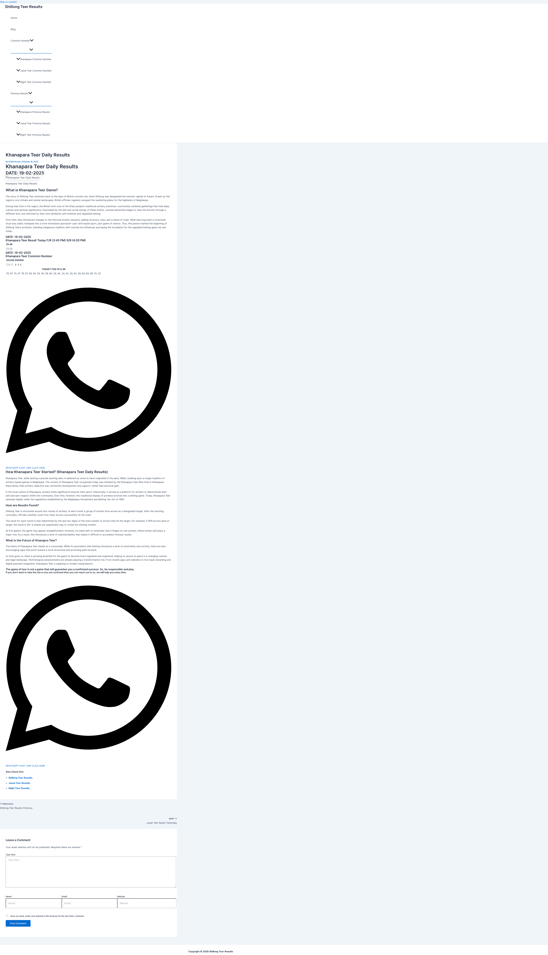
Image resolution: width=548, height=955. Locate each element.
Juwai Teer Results (19, 783)
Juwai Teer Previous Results (35, 123)
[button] (32, 40)
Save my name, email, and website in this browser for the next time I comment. (47, 916)
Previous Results (19, 93)
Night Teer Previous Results (35, 134)
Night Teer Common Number (35, 82)
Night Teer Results (19, 788)
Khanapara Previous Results (35, 112)
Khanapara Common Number (35, 59)
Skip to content (8, 1)
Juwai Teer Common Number (36, 70)
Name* (9, 896)
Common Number (20, 40)
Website (121, 896)
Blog (13, 29)
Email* (65, 896)
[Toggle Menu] (31, 49)
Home (14, 17)
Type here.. (11, 854)
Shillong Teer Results (23, 6)
